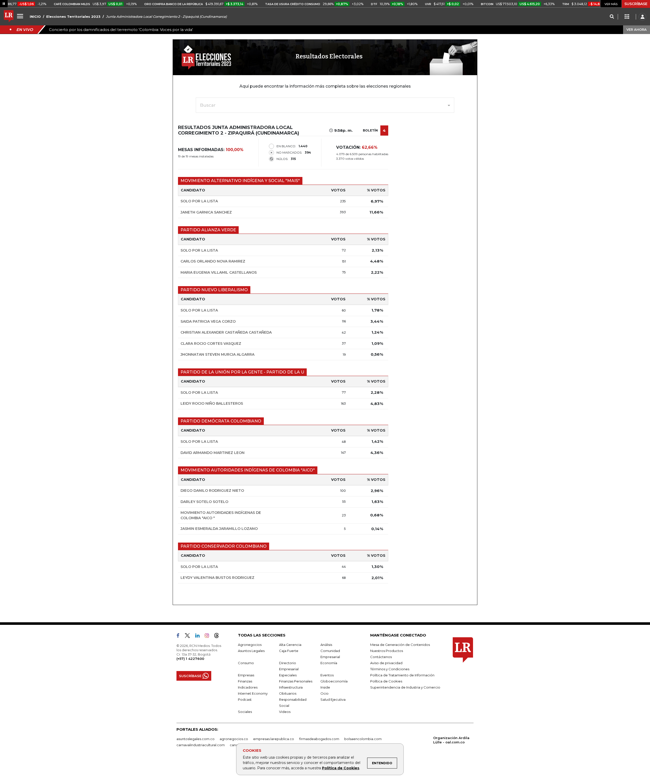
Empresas (246, 675)
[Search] (611, 16)
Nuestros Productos (386, 651)
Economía (328, 663)
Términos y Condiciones (389, 669)
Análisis (326, 645)
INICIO (35, 16)
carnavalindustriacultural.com (200, 745)
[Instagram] (209, 636)
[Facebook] (180, 636)
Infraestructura (291, 687)
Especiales (288, 675)
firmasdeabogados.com (319, 739)
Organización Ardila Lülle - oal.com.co (451, 740)
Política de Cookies (340, 768)
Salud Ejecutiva (333, 699)
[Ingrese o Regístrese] (642, 17)
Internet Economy (253, 693)
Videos (284, 712)
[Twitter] (189, 636)
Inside (325, 687)
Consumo (246, 663)
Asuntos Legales (251, 651)
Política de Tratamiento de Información (402, 675)
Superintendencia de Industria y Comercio (405, 687)
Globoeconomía (334, 681)
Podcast (245, 699)
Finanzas (245, 681)
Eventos (327, 675)
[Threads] (218, 636)
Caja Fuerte (288, 651)
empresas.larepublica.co (273, 739)
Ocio (324, 693)
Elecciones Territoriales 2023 (73, 16)
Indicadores (247, 687)
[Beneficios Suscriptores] (627, 17)
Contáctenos (381, 657)
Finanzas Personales (295, 681)
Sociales (245, 712)
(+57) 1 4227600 (190, 659)
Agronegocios (250, 645)
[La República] (8, 16)
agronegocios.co (234, 739)
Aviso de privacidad (386, 663)
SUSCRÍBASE (635, 4)
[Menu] (21, 16)
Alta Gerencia (290, 645)
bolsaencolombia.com (363, 739)
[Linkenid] (199, 636)
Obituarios (287, 693)
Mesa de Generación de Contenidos (400, 645)
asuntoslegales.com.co (195, 739)
